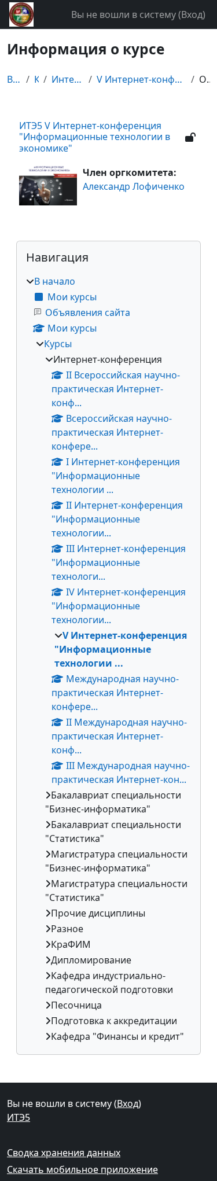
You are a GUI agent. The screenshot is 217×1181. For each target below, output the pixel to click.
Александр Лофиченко (134, 186)
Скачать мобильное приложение (82, 1169)
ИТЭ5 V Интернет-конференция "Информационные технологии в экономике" (94, 136)
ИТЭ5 (18, 1117)
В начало (14, 79)
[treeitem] (108, 658)
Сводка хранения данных (63, 1152)
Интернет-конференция (68, 79)
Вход (192, 14)
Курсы (36, 79)
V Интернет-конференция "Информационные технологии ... (141, 79)
